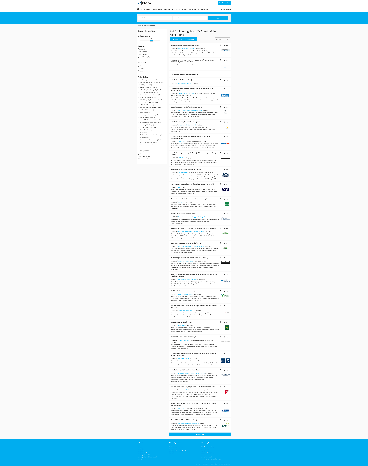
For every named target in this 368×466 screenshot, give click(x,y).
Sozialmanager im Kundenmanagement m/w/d (186, 169)
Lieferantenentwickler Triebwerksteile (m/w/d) (186, 243)
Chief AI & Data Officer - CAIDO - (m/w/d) (184, 420)
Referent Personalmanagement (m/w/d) (184, 213)
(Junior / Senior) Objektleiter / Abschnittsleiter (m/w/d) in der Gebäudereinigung (191, 137)
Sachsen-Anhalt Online (207, 453)
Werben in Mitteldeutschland (177, 451)
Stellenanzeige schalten (176, 447)
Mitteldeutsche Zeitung (207, 447)
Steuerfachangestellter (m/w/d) (181, 322)
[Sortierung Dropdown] (228, 39)
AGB (197, 464)
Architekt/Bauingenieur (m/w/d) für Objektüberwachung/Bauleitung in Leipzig (194, 153)
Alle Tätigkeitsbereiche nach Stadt (147, 457)
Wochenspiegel (205, 449)
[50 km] (151, 41)
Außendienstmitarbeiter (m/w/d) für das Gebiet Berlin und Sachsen (193, 387)
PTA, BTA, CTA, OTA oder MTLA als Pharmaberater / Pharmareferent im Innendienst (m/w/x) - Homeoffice (193, 61)
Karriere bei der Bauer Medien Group (211, 459)
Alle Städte (141, 449)
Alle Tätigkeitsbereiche (144, 455)
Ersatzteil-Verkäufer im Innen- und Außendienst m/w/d (189, 199)
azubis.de (203, 455)
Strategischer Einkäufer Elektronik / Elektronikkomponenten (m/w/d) (193, 228)
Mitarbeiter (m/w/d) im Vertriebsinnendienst (185, 370)
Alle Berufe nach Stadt (144, 453)
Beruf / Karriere (146, 9)
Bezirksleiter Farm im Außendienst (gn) (183, 291)
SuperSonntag (205, 451)
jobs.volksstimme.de (206, 457)
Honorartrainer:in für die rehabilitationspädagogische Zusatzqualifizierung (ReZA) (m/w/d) (194, 275)
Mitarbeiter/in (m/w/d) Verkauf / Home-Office (185, 45)
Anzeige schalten (224, 3)
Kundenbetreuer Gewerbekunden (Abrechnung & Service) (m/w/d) (192, 184)
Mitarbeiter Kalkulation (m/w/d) (181, 80)
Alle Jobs (140, 447)
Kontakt (171, 453)
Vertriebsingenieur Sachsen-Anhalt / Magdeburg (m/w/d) (189, 258)
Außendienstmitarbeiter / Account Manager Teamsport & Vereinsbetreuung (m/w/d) (194, 306)
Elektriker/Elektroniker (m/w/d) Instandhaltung (186, 107)
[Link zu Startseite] (145, 3)
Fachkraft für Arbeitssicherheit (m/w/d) (183, 337)
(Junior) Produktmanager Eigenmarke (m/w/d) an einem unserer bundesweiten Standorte (193, 354)
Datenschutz (203, 464)
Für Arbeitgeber (203, 9)
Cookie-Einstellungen (223, 464)
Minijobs (184, 9)
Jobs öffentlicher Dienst (172, 9)
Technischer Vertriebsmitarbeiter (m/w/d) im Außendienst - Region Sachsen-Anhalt (192, 89)
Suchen (218, 18)
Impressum (211, 464)
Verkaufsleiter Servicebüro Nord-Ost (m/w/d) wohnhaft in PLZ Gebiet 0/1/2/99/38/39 (193, 404)
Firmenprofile (157, 9)
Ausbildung (192, 9)
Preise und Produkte (175, 449)
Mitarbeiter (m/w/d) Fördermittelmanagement (186, 122)
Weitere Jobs (200, 434)
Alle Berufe (141, 451)
